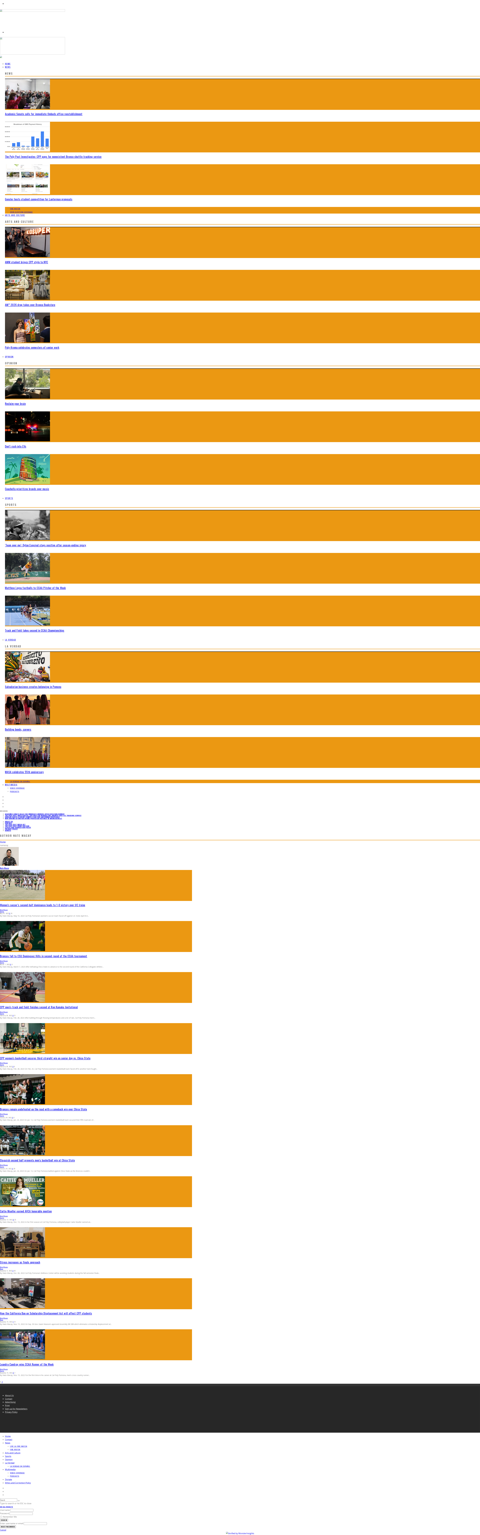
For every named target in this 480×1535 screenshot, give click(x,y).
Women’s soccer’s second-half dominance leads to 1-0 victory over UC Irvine (42, 905)
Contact (8, 823)
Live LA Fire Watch (18, 1446)
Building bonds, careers (18, 729)
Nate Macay (4, 910)
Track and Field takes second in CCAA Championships (34, 630)
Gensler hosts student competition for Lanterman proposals (38, 199)
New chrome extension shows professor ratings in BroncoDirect (33, 818)
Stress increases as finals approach (20, 1262)
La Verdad (10, 639)
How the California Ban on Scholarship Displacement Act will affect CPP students (46, 1313)
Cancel (3, 1530)
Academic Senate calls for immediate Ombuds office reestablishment (43, 114)
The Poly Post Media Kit (15, 824)
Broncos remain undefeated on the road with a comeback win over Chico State (43, 1109)
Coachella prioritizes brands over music (27, 489)
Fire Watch (15, 208)
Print (7, 1405)
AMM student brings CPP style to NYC (26, 262)
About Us (9, 821)
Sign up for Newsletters (16, 1408)
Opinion (9, 356)
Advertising (10, 1402)
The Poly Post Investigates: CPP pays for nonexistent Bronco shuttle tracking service (53, 157)
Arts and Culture (15, 215)
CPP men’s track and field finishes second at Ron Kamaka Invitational (39, 1007)
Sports (9, 498)
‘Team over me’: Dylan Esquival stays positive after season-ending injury (45, 545)
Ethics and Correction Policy (18, 827)
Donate (8, 830)
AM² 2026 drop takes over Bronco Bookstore (30, 305)
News (8, 67)
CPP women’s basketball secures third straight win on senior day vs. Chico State (45, 1058)
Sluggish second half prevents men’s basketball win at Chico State (37, 1160)
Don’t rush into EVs (15, 446)
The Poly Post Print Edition (17, 826)
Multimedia (11, 784)
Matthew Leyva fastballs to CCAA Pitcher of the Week (35, 588)
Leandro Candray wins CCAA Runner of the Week (27, 1364)
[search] (19, 1500)
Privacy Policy (11, 829)
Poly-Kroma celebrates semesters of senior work (32, 347)
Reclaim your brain (15, 404)
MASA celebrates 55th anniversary (24, 772)
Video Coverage (17, 788)
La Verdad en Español (20, 781)
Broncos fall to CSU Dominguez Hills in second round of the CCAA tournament (43, 956)
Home (8, 1436)
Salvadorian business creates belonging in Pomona (33, 687)
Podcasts (14, 791)
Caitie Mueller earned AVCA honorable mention (26, 1211)
